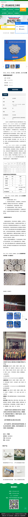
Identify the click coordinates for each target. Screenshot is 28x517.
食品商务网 (22, 515)
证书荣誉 (4, 13)
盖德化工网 (16, 515)
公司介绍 (10, 9)
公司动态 (16, 9)
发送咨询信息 (15, 89)
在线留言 (16, 13)
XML (8, 515)
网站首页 (12, 33)
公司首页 (4, 9)
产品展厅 (23, 9)
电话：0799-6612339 (14, 491)
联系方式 (10, 13)
